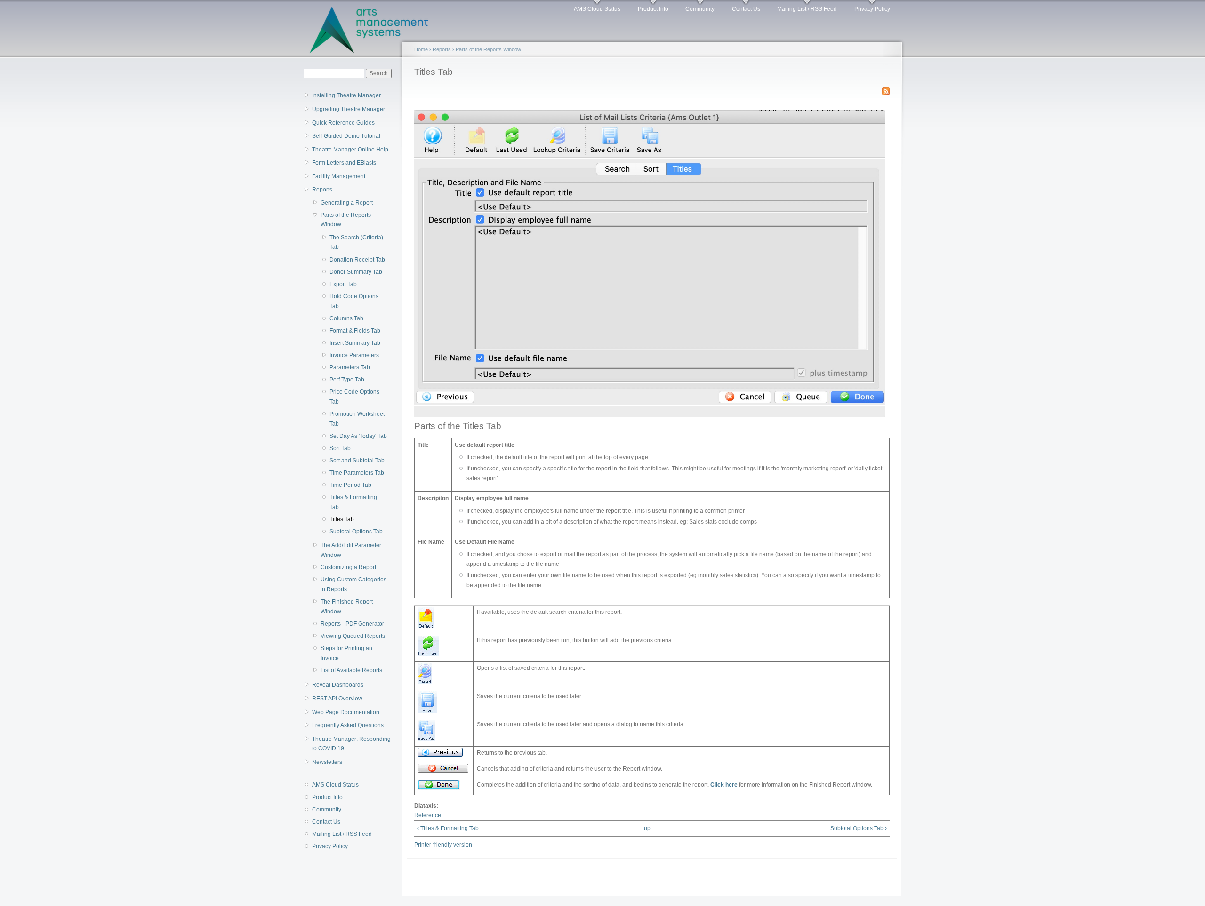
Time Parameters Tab (356, 472)
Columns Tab (346, 318)
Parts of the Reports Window (346, 220)
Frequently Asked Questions (348, 725)
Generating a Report (347, 202)
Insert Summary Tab (354, 343)
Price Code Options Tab (354, 397)
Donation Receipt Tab (357, 259)
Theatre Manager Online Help (350, 149)
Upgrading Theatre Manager (348, 109)
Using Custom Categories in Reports (353, 584)
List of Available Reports (351, 670)
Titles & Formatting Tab (353, 502)
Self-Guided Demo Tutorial (346, 136)
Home (421, 49)
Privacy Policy (872, 9)
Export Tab (343, 284)
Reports (322, 189)
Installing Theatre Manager (346, 95)
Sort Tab (340, 448)
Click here (724, 784)
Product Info (653, 9)
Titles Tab (341, 519)
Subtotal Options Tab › (858, 828)
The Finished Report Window (347, 606)
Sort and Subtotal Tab (357, 460)
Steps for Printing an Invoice (346, 653)
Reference (427, 815)
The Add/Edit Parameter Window (351, 550)
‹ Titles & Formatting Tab (448, 828)
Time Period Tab (350, 485)
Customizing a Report (348, 567)
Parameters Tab (349, 367)
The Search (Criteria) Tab (356, 242)
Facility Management (338, 176)
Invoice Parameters (354, 355)
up (647, 828)
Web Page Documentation (345, 712)
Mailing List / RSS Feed (807, 9)
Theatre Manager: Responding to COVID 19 (351, 744)
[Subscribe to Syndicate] (886, 89)
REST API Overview (337, 698)
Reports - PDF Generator (352, 623)
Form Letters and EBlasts (344, 162)
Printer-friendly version (443, 845)
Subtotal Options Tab (356, 531)
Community (700, 9)
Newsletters (327, 762)
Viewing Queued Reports (353, 636)
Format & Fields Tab (354, 330)
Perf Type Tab (346, 379)
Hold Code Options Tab (353, 301)
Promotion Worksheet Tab (357, 419)
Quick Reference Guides (343, 122)
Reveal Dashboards (337, 685)
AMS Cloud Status (597, 9)
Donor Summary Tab (355, 272)
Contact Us (746, 9)
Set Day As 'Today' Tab (358, 436)
